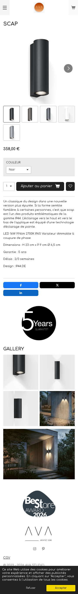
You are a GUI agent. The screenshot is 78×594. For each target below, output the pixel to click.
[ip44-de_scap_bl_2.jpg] (57, 372)
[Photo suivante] (68, 68)
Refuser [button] (31, 588)
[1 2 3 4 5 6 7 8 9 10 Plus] (9, 186)
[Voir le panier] (73, 7)
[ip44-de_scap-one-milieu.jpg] (57, 408)
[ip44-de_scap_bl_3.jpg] (21, 408)
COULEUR (13, 162)
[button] (11, 114)
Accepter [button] (61, 588)
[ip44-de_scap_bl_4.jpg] (21, 372)
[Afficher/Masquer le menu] (5, 7)
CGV (6, 557)
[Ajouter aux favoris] (70, 186)
